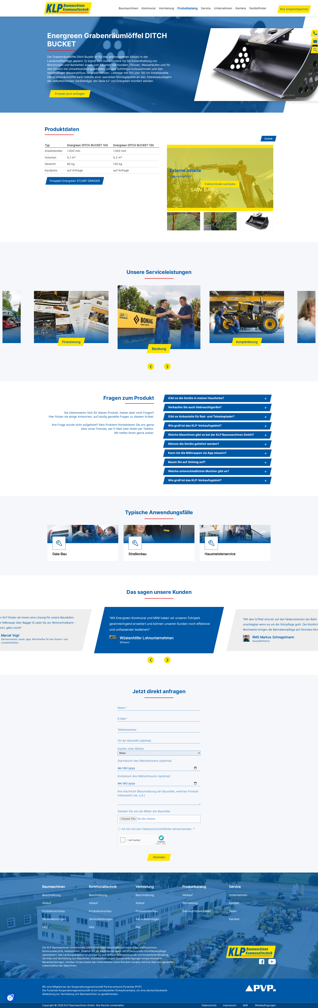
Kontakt (234, 903)
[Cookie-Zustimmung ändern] (11, 997)
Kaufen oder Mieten (131, 748)
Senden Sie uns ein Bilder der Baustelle (144, 811)
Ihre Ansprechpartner (294, 9)
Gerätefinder (257, 8)
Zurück (268, 138)
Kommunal (149, 8)
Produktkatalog (187, 8)
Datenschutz (209, 1005)
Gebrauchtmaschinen (196, 911)
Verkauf (187, 895)
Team (233, 911)
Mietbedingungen (265, 1005)
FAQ (45, 927)
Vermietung (166, 8)
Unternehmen (223, 8)
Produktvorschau (53, 911)
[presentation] (150, 366)
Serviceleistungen (54, 919)
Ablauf (46, 903)
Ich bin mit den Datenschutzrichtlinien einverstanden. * (158, 829)
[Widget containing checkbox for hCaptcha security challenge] (143, 840)
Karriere (241, 8)
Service (206, 8)
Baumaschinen (128, 8)
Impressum (229, 1005)
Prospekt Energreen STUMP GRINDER (75, 180)
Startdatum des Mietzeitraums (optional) (145, 760)
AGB (245, 1005)
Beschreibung (51, 895)
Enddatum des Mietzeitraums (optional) (144, 776)
